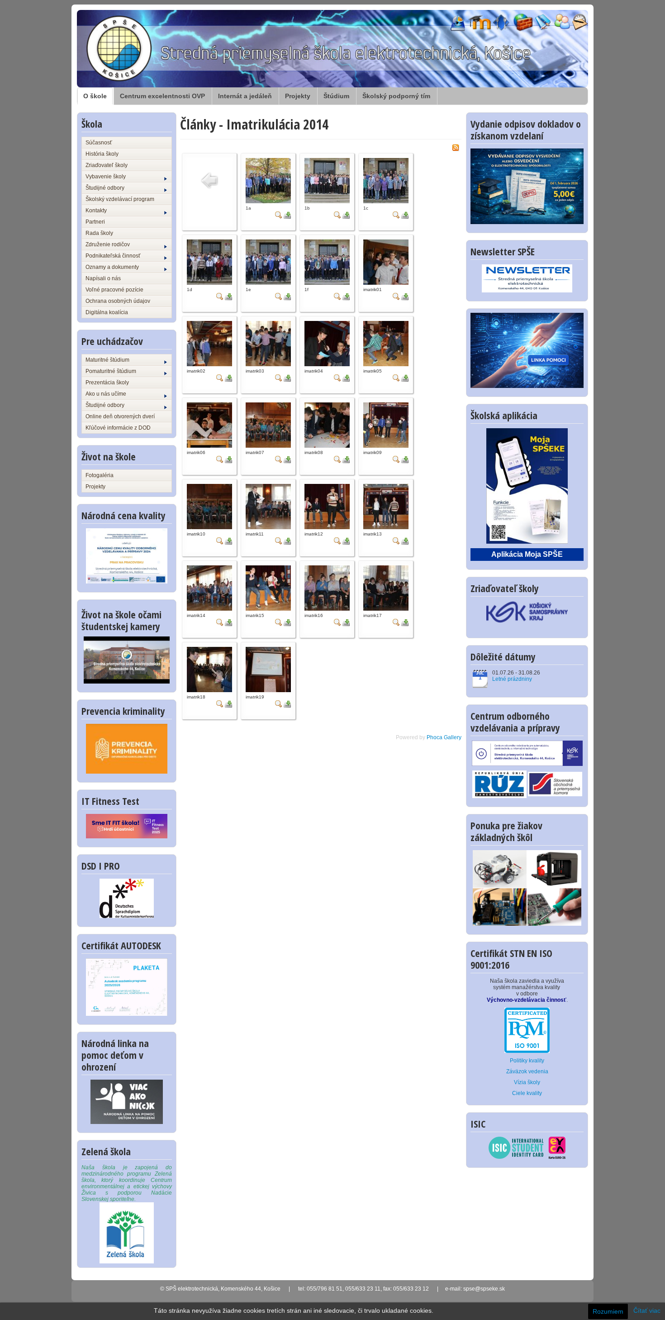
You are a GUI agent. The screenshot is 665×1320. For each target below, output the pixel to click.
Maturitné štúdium (107, 360)
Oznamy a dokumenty (112, 267)
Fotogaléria (100, 475)
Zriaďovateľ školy (107, 165)
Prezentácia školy (107, 382)
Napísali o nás (103, 278)
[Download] (287, 214)
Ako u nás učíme (106, 394)
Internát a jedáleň (245, 96)
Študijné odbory (105, 188)
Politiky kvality (527, 1060)
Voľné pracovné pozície (114, 290)
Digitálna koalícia (107, 312)
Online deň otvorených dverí (120, 416)
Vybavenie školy (106, 176)
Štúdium (336, 96)
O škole (95, 96)
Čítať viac (646, 1310)
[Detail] (278, 214)
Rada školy (99, 233)
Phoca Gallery (444, 737)
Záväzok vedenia (527, 1071)
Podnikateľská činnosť (113, 256)
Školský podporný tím (396, 96)
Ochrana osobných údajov (118, 301)
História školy (102, 154)
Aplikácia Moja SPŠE (527, 554)
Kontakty (96, 210)
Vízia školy (527, 1082)
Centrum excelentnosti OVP (162, 96)
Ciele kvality (527, 1093)
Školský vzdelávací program (120, 199)
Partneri (95, 222)
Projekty (297, 96)
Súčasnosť (99, 142)
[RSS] (455, 147)
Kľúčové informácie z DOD (118, 428)
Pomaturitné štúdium (111, 371)
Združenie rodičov (108, 244)
